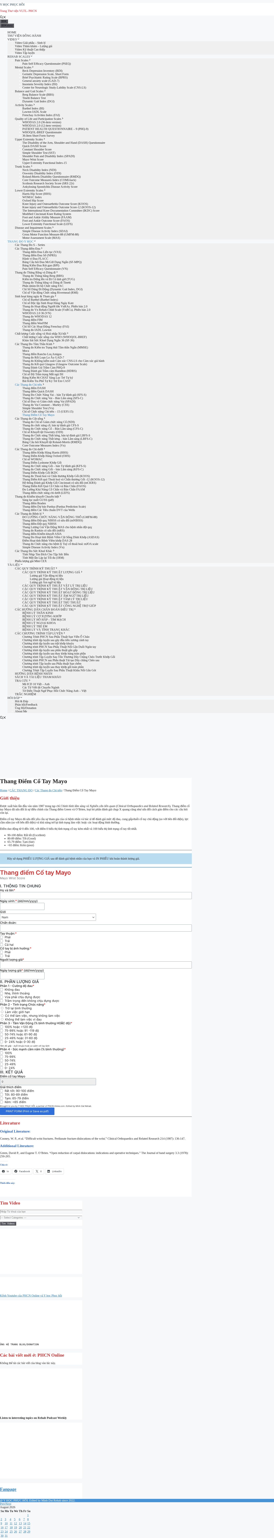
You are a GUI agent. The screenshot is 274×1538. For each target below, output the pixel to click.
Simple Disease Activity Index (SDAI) (45, 231)
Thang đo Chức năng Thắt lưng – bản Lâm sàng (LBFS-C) (57, 438)
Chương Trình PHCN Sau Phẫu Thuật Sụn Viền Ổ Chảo (55, 636)
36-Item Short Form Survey (38, 135)
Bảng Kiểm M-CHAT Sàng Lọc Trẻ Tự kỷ (47, 377)
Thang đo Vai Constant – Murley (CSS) (45, 404)
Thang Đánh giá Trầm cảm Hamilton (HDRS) (49, 370)
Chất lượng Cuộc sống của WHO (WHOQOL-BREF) (54, 337)
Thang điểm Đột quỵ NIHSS (39, 523)
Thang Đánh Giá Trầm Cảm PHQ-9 (43, 367)
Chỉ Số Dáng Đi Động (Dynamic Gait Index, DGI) (52, 289)
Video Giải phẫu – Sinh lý (30, 42)
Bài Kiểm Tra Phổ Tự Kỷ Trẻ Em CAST (46, 381)
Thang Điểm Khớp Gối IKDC (40, 472)
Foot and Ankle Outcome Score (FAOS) (46, 220)
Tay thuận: (8, 933)
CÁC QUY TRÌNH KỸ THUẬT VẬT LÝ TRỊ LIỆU (55, 585)
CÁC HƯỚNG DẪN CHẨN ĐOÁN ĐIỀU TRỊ (44, 609)
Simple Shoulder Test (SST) (38, 152)
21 (24, 1527)
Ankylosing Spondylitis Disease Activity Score (50, 186)
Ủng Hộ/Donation (25, 708)
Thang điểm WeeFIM (35, 323)
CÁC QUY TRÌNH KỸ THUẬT (35, 568)
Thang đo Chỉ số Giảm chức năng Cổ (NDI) (48, 422)
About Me (21, 711)
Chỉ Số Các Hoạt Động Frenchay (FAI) (45, 326)
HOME (11, 32)
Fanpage (8, 1489)
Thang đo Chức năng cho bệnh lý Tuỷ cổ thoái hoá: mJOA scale (60, 543)
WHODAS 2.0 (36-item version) (41, 122)
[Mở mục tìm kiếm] (3, 17)
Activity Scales (24, 105)
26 (15, 1531)
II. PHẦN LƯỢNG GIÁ (19, 981)
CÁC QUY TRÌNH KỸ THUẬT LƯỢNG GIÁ (51, 572)
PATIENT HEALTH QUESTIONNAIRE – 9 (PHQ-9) (55, 128)
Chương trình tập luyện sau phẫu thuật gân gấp (50, 650)
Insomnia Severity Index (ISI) (39, 84)
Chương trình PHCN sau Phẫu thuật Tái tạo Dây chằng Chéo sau (60, 660)
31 (6, 1535)
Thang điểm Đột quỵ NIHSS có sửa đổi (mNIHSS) (52, 520)
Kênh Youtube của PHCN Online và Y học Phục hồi (31, 1295)
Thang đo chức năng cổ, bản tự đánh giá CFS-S (50, 425)
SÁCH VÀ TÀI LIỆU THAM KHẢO (38, 677)
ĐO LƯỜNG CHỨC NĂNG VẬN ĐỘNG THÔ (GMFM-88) (59, 517)
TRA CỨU (21, 680)
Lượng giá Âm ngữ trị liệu (45, 582)
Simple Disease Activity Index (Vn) (43, 547)
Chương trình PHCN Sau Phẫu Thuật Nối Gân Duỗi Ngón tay (59, 646)
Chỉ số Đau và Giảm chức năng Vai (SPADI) (48, 401)
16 (2, 1527)
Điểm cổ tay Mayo (12, 1076)
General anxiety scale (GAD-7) (40, 80)
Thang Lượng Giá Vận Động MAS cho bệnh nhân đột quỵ (57, 527)
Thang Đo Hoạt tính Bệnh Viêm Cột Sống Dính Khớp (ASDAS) (60, 537)
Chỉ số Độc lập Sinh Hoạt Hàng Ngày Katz (48, 303)
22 (28, 1527)
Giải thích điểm (10, 1087)
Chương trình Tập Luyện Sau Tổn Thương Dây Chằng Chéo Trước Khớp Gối (68, 656)
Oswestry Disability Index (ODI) (41, 173)
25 (11, 1531)
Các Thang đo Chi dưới (29, 449)
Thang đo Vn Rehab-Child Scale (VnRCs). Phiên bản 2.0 (56, 309)
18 (11, 1527)
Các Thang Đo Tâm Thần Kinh (33, 344)
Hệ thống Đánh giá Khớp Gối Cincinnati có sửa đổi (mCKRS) (59, 482)
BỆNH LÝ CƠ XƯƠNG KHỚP (42, 616)
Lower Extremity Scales (29, 190)
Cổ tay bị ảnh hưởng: (15, 948)
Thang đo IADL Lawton (36, 329)
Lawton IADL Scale (34, 111)
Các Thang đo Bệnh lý (28, 513)
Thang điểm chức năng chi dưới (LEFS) (46, 492)
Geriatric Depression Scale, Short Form (45, 74)
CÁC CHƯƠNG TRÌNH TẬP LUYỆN (39, 633)
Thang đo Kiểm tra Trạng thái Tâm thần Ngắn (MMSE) (55, 347)
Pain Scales (21, 60)
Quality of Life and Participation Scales (38, 118)
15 (28, 1523)
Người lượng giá (12, 959)
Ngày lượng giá (22, 970)
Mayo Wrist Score (33, 159)
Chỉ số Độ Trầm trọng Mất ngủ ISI (42, 374)
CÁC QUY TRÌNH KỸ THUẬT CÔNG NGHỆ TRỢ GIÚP (59, 605)
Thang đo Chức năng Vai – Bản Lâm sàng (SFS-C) (52, 398)
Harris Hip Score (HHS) (36, 193)
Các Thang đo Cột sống (29, 418)
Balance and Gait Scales (29, 91)
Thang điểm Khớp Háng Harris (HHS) (45, 452)
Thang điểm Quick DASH (38, 391)
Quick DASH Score (34, 146)
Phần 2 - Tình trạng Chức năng (22, 1004)
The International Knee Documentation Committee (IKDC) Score (61, 210)
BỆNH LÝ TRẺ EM (34, 626)
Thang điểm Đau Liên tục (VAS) (41, 252)
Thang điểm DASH (34, 388)
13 (20, 1523)
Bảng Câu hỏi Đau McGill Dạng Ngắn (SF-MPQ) (52, 262)
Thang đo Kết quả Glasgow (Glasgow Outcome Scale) (54, 364)
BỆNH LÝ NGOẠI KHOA (39, 623)
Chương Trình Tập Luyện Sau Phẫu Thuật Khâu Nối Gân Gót (59, 670)
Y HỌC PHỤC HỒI (12, 4)
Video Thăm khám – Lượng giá (33, 46)
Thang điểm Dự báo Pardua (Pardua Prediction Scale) (54, 506)
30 (2, 1535)
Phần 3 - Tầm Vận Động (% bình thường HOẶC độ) (36, 1023)
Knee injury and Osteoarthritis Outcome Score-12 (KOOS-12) (59, 207)
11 (11, 1523)
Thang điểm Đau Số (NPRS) (39, 255)
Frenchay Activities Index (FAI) (41, 115)
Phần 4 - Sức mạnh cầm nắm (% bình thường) (33, 1049)
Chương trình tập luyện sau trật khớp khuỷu (48, 643)
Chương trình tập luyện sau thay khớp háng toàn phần (54, 653)
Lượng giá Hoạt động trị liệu (47, 579)
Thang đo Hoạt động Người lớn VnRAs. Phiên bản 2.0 (54, 306)
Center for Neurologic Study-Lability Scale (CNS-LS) (54, 87)
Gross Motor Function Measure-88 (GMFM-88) (50, 234)
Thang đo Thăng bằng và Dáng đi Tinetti (46, 282)
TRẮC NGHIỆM (25, 694)
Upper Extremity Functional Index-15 (44, 162)
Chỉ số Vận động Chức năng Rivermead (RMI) (50, 292)
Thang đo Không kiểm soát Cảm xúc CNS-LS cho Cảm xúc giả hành (63, 360)
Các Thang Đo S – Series (30, 244)
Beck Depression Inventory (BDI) (42, 70)
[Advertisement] (137, 748)
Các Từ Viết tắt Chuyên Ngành (40, 687)
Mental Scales (23, 67)
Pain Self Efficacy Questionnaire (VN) (45, 268)
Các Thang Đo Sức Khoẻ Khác (33, 551)
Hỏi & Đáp (21, 701)
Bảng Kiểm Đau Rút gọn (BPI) (40, 265)
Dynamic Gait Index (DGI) (38, 101)
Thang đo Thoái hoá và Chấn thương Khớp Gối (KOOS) (56, 476)
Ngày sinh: (19, 901)
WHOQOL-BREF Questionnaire (42, 132)
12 (15, 1523)
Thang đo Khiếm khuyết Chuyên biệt (37, 496)
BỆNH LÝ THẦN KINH (37, 612)
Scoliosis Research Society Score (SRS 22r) (48, 183)
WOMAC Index (32, 197)
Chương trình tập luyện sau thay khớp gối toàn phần (53, 667)
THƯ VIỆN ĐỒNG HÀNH (24, 35)
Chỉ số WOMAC (32, 459)
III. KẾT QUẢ (11, 1072)
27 (20, 1531)
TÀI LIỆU (13, 564)
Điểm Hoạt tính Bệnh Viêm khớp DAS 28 (47, 540)
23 (2, 1531)
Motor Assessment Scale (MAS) (41, 237)
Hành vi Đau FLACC (35, 258)
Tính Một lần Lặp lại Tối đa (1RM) (43, 557)
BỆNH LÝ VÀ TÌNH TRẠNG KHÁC (46, 629)
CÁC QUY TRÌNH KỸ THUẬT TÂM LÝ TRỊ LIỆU (55, 599)
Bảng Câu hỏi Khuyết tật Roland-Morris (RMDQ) (52, 442)
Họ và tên (7, 890)
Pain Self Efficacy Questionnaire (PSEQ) (46, 63)
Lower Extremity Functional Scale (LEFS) (47, 224)
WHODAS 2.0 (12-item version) (41, 125)
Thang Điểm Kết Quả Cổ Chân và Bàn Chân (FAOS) (54, 486)
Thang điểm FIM (32, 319)
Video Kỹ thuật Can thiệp (30, 49)
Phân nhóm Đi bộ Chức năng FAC (43, 285)
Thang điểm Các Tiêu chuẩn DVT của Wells (48, 510)
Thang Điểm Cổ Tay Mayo (38, 414)
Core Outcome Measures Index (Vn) (43, 445)
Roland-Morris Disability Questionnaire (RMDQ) (51, 176)
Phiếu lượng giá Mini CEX (31, 561)
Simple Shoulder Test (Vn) (38, 408)
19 (15, 1527)
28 (24, 1531)
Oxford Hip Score (33, 200)
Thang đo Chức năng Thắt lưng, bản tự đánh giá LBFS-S (56, 435)
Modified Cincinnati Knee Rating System (46, 214)
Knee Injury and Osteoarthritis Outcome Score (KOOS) (55, 203)
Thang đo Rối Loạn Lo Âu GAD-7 (43, 357)
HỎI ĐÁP (13, 697)
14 (24, 1523)
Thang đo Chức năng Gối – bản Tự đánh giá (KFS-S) (54, 466)
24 (6, 1531)
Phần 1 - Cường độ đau (17, 986)
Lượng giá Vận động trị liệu (46, 575)
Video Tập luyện (25, 52)
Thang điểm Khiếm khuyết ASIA (42, 533)
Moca (25, 350)
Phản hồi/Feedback (26, 704)
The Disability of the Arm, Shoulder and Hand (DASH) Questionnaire (63, 142)
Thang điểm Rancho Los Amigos (42, 354)
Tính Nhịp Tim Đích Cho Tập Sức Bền (45, 554)
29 (28, 1531)
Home (3, 790)
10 (6, 1523)
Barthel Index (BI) (33, 108)
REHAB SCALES (18, 56)
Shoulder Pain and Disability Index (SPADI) (48, 156)
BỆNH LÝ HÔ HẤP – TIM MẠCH (44, 619)
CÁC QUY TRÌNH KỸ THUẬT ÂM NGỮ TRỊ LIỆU (55, 595)
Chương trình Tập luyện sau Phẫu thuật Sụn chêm (51, 663)
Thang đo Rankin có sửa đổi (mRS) (43, 530)
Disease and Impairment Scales (33, 227)
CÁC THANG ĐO (21, 790)
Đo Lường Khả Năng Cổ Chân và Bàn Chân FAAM (53, 489)
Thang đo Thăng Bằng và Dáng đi (35, 272)
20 (20, 1527)
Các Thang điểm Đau (27, 248)
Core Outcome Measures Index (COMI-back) (49, 180)
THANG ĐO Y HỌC (20, 241)
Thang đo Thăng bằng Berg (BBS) (43, 275)
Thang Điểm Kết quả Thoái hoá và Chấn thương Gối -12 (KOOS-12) (63, 479)
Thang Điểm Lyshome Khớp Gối (42, 462)
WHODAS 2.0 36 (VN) (36, 313)
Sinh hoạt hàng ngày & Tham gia (34, 296)
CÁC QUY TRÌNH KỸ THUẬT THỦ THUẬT (51, 602)
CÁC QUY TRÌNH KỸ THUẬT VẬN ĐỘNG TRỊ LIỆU (57, 589)
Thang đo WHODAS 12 (37, 316)
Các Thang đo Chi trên (28, 384)
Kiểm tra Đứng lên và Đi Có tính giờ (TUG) (48, 279)
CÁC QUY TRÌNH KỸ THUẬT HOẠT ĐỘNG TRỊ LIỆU (58, 592)
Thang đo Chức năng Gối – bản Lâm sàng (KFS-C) (53, 469)
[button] (3, 1451)
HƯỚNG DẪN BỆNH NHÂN (33, 673)
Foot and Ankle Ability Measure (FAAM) (47, 217)
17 (6, 1527)
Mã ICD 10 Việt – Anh (36, 684)
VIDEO (12, 39)
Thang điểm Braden (34, 503)
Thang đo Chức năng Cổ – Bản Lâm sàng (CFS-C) (52, 428)
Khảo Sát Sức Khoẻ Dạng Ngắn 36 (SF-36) (48, 340)
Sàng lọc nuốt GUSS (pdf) (38, 499)
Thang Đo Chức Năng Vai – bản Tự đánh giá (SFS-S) (54, 394)
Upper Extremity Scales (29, 139)
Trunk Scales (22, 166)
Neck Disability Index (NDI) (39, 170)
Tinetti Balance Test (34, 98)
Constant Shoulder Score (37, 149)
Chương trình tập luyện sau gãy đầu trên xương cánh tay (55, 640)
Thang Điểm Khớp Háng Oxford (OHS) (46, 455)
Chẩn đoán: (8, 922)
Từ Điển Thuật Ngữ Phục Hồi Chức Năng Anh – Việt (54, 690)
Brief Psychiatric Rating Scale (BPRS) (45, 77)
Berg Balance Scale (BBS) (38, 94)
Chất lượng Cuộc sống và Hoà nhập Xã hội (40, 333)
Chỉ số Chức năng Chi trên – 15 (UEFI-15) (47, 411)
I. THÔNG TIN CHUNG (20, 886)
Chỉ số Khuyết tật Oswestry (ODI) (42, 432)
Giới (3, 912)
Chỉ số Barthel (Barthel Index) (40, 299)
